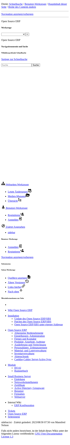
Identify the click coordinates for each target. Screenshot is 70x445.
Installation (13, 315)
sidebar (11, 232)
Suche (36, 65)
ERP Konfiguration (24, 405)
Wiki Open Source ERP (20, 310)
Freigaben (19, 394)
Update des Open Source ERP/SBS (32, 318)
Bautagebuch (21, 370)
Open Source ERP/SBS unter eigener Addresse (38, 324)
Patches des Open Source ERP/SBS (32, 321)
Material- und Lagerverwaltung (30, 350)
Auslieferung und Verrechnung (30, 344)
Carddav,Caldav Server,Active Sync (32, 359)
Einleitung (19, 379)
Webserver (19, 396)
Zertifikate (19, 385)
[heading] (15, 184)
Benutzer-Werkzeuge (35, 4)
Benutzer (19, 391)
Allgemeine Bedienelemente (28, 333)
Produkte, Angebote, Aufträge (29, 341)
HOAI (17, 367)
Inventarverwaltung (24, 353)
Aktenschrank (21, 356)
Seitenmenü (14, 416)
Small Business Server (19, 376)
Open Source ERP (17, 330)
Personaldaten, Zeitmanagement (30, 347)
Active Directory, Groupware (29, 388)
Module (12, 365)
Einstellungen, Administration (29, 336)
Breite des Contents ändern (22, 7)
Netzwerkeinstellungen (26, 382)
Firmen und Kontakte (25, 338)
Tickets (11, 410)
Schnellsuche (16, 4)
